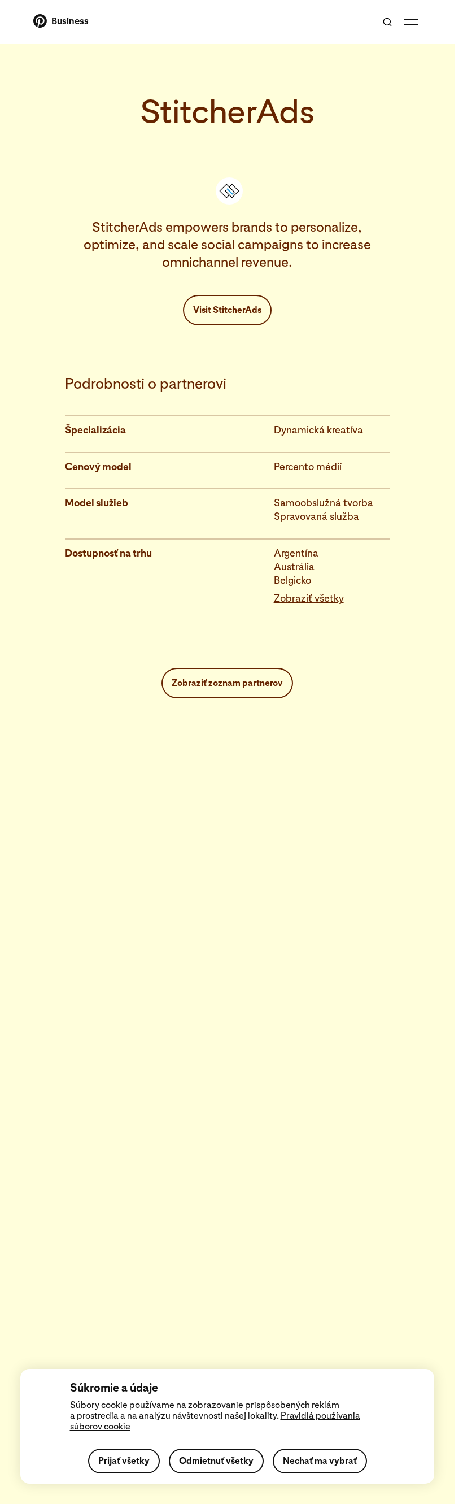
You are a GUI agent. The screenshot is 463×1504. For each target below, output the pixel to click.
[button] (332, 598)
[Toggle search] (387, 22)
